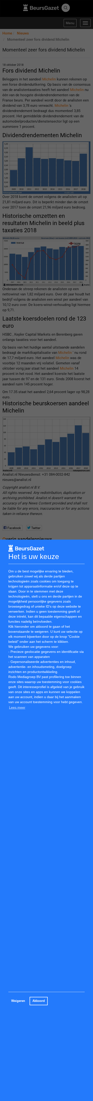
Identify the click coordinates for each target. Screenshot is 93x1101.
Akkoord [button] (38, 1001)
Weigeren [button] (18, 1001)
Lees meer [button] (17, 707)
